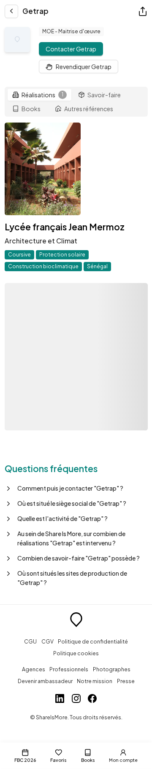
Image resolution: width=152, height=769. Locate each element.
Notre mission (94, 681)
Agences (33, 669)
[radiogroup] (76, 102)
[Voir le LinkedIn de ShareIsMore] (59, 699)
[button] (76, 488)
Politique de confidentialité (93, 641)
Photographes (111, 669)
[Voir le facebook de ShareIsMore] (92, 699)
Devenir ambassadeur (45, 681)
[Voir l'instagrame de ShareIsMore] (76, 699)
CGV (47, 641)
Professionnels (68, 669)
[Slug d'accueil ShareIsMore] (76, 620)
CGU (30, 641)
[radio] (39, 95)
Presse (126, 681)
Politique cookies (76, 653)
